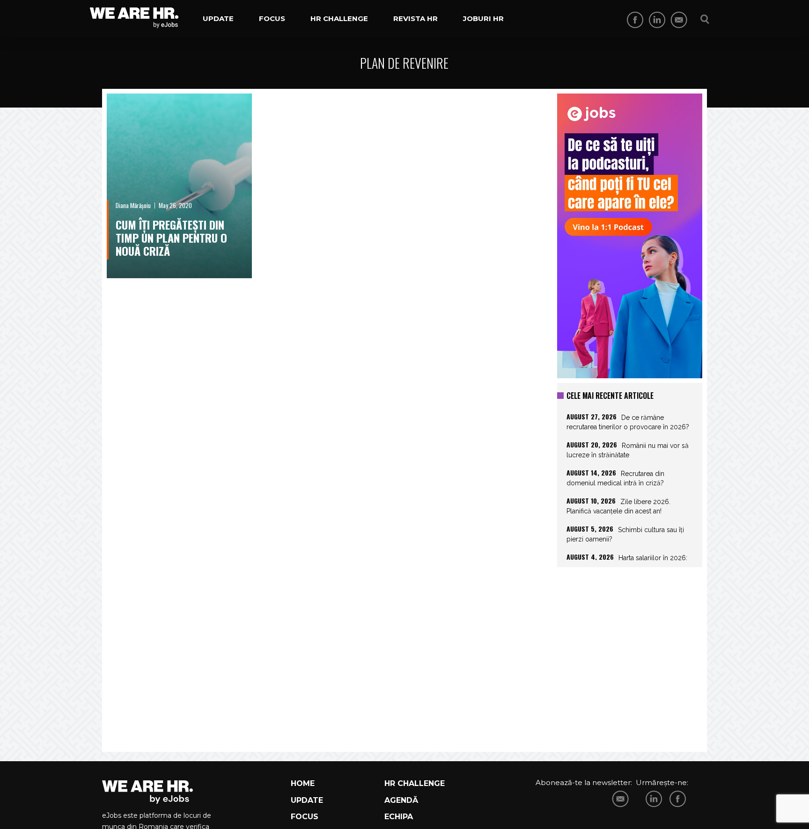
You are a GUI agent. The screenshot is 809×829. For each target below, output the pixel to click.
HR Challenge (339, 18)
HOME (303, 783)
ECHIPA (398, 816)
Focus (272, 18)
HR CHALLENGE (414, 783)
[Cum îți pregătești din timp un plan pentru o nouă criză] (179, 186)
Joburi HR (483, 18)
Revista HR (415, 18)
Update (218, 18)
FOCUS (304, 816)
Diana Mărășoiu (133, 205)
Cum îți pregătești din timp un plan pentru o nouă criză (171, 237)
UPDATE (307, 800)
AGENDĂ (401, 800)
